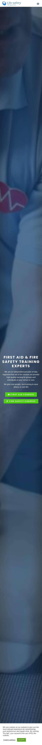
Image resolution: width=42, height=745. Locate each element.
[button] (38, 4)
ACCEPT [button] (21, 740)
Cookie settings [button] (9, 740)
